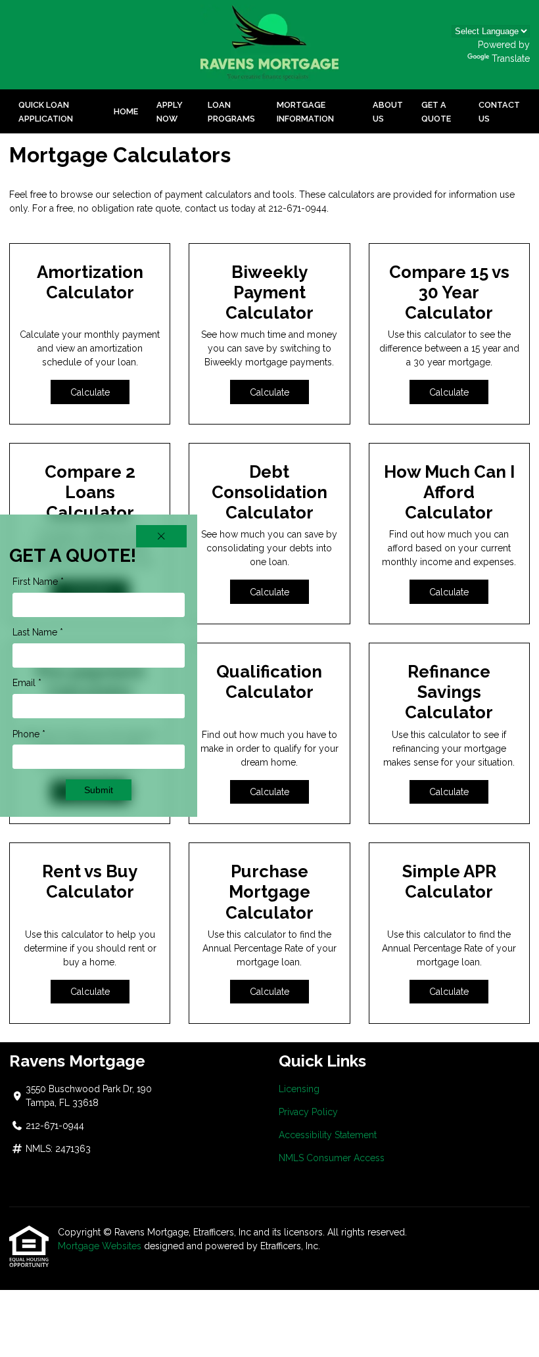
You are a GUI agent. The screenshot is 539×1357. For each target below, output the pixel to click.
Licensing (299, 1089)
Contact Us (499, 112)
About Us (388, 112)
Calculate (90, 392)
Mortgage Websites (99, 1246)
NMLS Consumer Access (332, 1158)
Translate (511, 58)
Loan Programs (231, 112)
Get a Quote (436, 112)
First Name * (38, 581)
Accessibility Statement (328, 1135)
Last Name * (37, 632)
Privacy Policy (308, 1112)
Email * (26, 683)
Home (126, 111)
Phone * (28, 734)
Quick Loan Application (45, 112)
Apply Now (169, 112)
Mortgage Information (305, 112)
